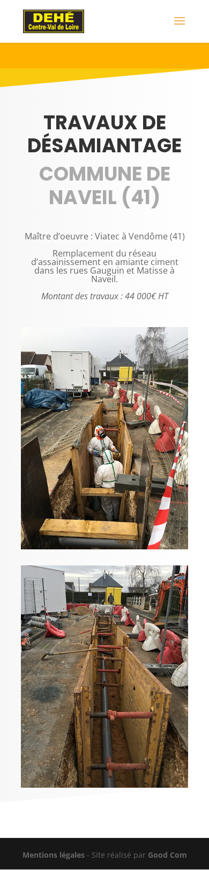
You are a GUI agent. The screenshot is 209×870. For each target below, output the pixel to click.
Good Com (167, 855)
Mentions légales (54, 855)
